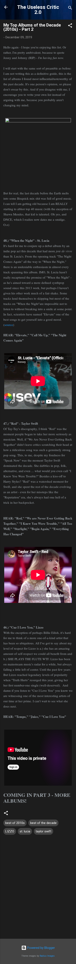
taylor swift (43, 831)
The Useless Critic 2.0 (38, 9)
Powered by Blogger (40, 948)
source (8, 325)
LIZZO (9, 831)
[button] (70, 26)
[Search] (70, 8)
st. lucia (25, 831)
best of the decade (43, 823)
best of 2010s (15, 823)
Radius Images (47, 956)
